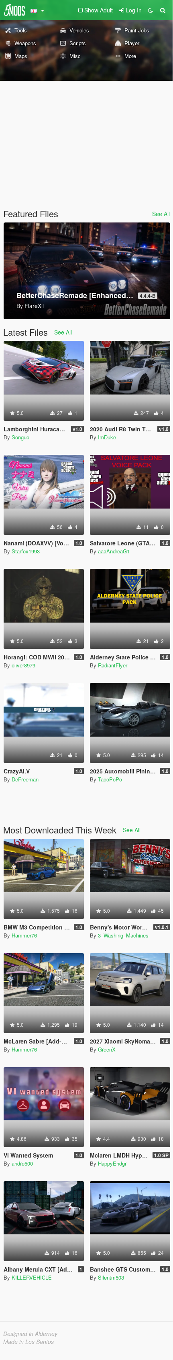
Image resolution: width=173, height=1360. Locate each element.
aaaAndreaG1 (114, 551)
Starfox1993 (26, 551)
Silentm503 (111, 1277)
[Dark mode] (150, 10)
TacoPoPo (110, 779)
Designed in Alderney (30, 1334)
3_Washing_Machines (123, 935)
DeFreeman (25, 779)
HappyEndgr (112, 1163)
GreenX (107, 1049)
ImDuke (107, 437)
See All (161, 214)
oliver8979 (23, 665)
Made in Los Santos (28, 1342)
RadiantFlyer (112, 665)
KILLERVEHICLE (32, 1277)
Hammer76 (24, 935)
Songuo (20, 437)
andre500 (22, 1163)
